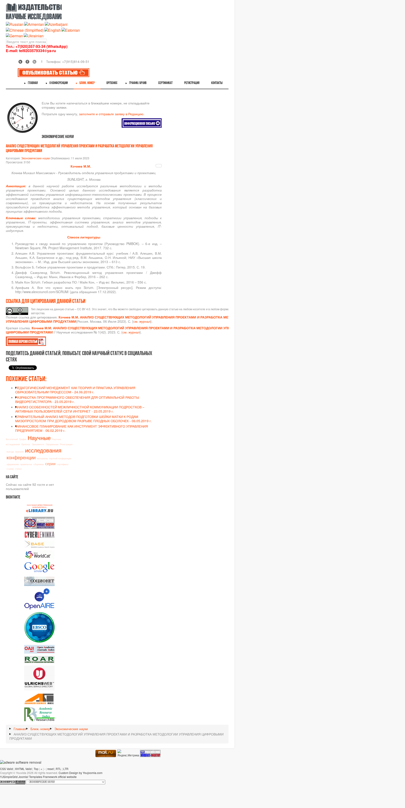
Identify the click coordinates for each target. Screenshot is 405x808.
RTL (58, 769)
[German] (14, 35)
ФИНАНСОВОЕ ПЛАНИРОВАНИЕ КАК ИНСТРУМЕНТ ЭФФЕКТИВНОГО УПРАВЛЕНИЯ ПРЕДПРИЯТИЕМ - (81, 428)
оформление (13, 464)
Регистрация (66, 444)
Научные (39, 437)
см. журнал (141, 321)
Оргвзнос (25, 444)
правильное (26, 464)
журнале (19, 451)
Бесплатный (12, 439)
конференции (21, 457)
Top (36, 769)
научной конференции (60, 458)
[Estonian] (70, 30)
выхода (10, 451)
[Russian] (14, 24)
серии (50, 463)
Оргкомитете (38, 444)
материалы (42, 458)
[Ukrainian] (34, 35)
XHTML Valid (23, 769)
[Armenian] (34, 24)
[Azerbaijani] (56, 24)
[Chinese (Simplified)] (25, 30)
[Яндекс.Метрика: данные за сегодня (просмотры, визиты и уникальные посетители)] (128, 753)
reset (50, 769)
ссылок (10, 468)
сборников (39, 464)
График (22, 439)
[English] (52, 30)
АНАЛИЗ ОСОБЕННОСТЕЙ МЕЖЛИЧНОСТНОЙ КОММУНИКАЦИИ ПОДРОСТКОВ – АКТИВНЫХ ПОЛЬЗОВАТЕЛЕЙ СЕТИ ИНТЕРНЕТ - (79, 409)
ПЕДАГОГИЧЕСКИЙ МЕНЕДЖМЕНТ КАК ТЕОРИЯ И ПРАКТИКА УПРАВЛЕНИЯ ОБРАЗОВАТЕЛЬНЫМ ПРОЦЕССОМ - (75, 389)
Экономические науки (35, 158)
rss (34, 62)
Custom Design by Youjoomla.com (80, 773)
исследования (43, 450)
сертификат (62, 464)
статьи (18, 468)
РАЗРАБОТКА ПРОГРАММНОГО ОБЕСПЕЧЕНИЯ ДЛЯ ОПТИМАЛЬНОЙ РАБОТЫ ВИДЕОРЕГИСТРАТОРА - (77, 399)
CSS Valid (6, 769)
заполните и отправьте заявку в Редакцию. (111, 113)
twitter (20, 62)
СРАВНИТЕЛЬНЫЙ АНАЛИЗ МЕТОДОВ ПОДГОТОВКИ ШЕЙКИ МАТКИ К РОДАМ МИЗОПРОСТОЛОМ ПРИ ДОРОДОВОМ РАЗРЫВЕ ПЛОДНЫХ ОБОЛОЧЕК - (83, 418)
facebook (27, 62)
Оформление (52, 444)
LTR (65, 769)
